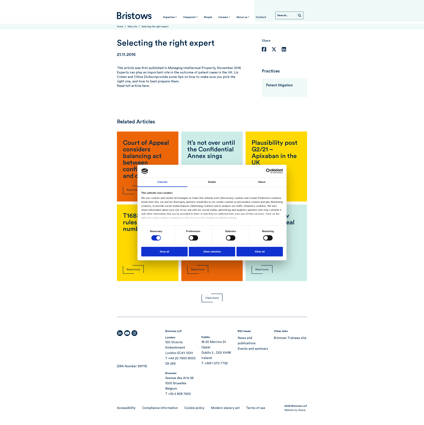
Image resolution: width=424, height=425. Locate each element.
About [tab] (261, 181)
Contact (261, 17)
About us (241, 17)
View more (212, 298)
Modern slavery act (225, 408)
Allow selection (212, 251)
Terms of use (255, 408)
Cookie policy (194, 408)
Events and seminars (253, 348)
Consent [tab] (162, 181)
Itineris (302, 410)
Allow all (260, 251)
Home (120, 26)
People (208, 17)
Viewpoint (189, 17)
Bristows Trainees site (290, 338)
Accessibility (126, 408)
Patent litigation (279, 85)
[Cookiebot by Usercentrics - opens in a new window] (268, 171)
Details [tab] (212, 181)
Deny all (164, 251)
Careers (223, 17)
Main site (132, 26)
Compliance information (160, 408)
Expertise (169, 17)
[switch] (193, 238)
